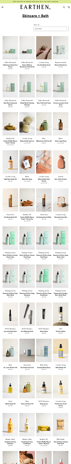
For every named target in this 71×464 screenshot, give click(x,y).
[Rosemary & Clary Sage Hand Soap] (44, 238)
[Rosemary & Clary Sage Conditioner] (44, 276)
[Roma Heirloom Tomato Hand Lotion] (10, 238)
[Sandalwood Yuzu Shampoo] (10, 424)
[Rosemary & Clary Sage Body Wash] (10, 276)
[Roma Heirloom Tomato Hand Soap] (27, 238)
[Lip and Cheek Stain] (10, 314)
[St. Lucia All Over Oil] (10, 350)
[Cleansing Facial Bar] (60, 200)
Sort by (37, 24)
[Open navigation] (2, 7)
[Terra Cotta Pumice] (60, 162)
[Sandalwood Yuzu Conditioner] (27, 424)
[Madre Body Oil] (10, 386)
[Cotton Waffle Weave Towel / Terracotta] (27, 200)
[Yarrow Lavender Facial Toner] (60, 85)
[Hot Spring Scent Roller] (44, 200)
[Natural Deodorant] (60, 47)
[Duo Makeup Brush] (27, 314)
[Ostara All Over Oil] (27, 386)
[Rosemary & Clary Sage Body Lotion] (60, 238)
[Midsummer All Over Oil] (44, 123)
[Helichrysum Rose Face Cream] (10, 47)
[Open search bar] (63, 7)
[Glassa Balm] (44, 314)
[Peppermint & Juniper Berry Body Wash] (60, 276)
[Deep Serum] (44, 386)
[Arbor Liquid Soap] (60, 123)
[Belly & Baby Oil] (60, 350)
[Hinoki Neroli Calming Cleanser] (27, 85)
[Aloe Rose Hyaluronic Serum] (10, 85)
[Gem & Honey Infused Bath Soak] (60, 424)
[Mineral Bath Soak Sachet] (44, 162)
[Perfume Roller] (60, 314)
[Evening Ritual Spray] (44, 350)
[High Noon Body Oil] (10, 162)
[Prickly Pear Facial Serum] (60, 386)
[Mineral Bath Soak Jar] (27, 123)
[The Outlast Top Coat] (27, 350)
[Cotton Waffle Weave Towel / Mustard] (44, 424)
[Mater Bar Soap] (27, 162)
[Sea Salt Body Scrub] (44, 47)
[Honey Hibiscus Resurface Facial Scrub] (27, 47)
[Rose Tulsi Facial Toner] (44, 85)
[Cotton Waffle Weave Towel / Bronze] (10, 123)
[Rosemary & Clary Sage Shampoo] (27, 276)
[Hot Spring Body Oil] (10, 200)
